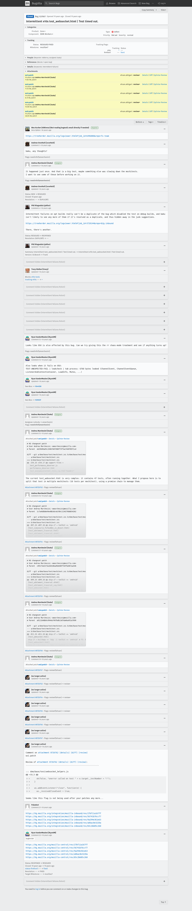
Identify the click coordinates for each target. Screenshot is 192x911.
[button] (161, 3)
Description (35, 130)
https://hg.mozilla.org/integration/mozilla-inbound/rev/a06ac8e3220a (63, 823)
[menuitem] (111, 3)
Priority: (106, 35)
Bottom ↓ (140, 122)
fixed (123, 52)
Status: (36, 44)
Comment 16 (36, 496)
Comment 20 (36, 747)
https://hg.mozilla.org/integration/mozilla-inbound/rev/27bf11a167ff (63, 813)
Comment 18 (36, 605)
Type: (108, 32)
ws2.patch (29, 84)
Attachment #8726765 (34, 596)
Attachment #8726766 (34, 651)
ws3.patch (29, 93)
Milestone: (34, 47)
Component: (34, 34)
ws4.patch (29, 102)
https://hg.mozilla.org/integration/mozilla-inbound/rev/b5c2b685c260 (63, 826)
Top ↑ (163, 902)
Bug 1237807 (40, 16)
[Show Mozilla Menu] (27, 3)
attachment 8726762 (48, 752)
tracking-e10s (30, 280)
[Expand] (164, 262)
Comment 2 (35, 166)
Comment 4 (35, 208)
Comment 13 (36, 360)
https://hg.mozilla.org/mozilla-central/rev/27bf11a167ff (57, 845)
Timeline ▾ (161, 122)
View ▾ (163, 10)
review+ (136, 75)
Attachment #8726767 (34, 670)
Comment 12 (36, 340)
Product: (35, 31)
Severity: (122, 35)
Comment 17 (35, 550)
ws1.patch (29, 75)
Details (145, 75)
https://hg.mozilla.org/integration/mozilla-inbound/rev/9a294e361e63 (63, 820)
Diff (151, 75)
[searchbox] (74, 3)
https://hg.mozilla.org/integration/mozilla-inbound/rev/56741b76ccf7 (63, 816)
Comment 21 (36, 807)
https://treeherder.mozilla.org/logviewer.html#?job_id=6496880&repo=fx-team (67, 136)
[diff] (74, 752)
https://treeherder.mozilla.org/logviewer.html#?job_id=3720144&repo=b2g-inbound (69, 223)
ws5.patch (29, 111)
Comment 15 (36, 433)
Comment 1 (35, 145)
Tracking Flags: (102, 44)
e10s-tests (35, 277)
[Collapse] (164, 129)
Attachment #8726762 (34, 487)
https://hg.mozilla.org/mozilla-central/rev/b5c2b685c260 (57, 857)
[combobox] (74, 3)
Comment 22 (36, 835)
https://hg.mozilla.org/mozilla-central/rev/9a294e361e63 (57, 851)
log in (37, 889)
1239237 (38, 400)
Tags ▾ (150, 122)
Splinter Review (160, 75)
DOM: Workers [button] (46, 34)
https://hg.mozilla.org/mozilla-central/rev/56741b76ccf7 (57, 848)
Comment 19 (36, 659)
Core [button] (42, 31)
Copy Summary (148, 10)
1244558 (38, 386)
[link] (56, 458)
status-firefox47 (31, 869)
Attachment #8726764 (34, 542)
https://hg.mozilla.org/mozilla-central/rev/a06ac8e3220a (57, 854)
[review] (83, 752)
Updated (34, 189)
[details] (64, 752)
